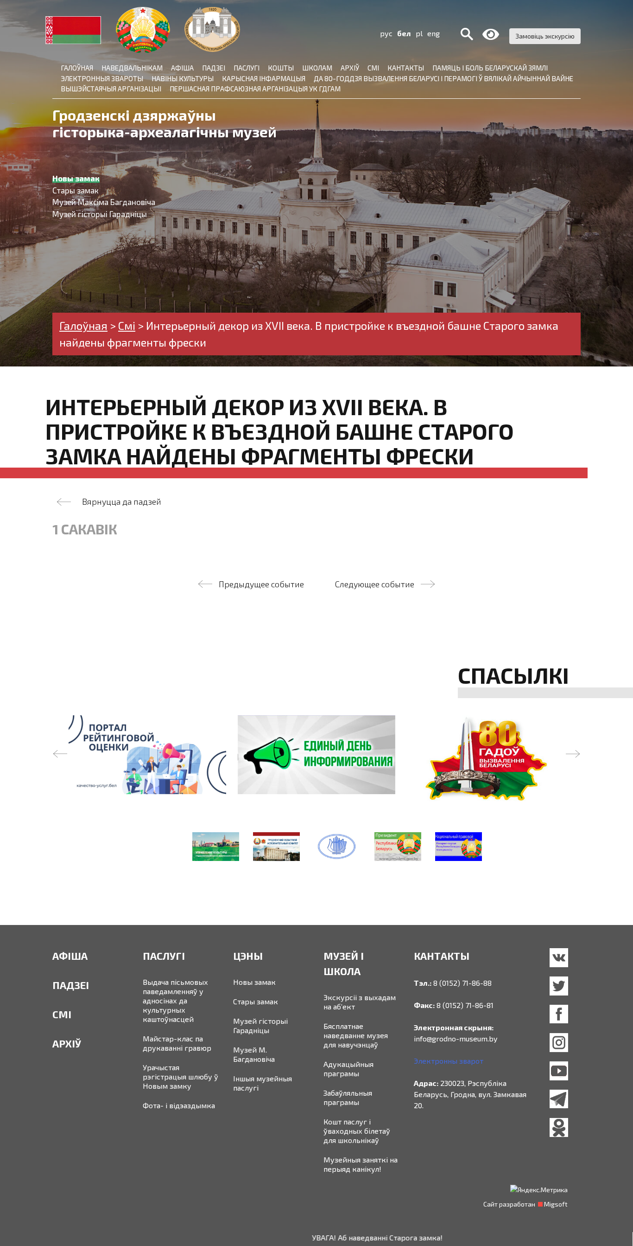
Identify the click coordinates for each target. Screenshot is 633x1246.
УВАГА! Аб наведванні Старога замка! (339, 1237)
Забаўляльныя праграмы (347, 1097)
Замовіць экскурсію (545, 36)
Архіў (350, 68)
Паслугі (247, 68)
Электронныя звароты (102, 78)
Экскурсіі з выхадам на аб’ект (359, 1002)
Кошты (281, 68)
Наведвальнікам (132, 68)
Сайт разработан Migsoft (525, 1204)
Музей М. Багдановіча (254, 1054)
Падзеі (213, 68)
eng (433, 33)
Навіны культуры (183, 78)
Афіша (182, 68)
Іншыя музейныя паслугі (262, 1083)
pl (419, 33)
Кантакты (405, 68)
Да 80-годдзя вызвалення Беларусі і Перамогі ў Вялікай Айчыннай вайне (443, 78)
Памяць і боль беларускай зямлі (490, 68)
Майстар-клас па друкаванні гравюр (177, 1043)
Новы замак (254, 981)
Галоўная (77, 68)
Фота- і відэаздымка (179, 1105)
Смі (373, 68)
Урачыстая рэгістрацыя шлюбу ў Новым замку (180, 1076)
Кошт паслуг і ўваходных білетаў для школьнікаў (356, 1130)
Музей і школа (343, 963)
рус (386, 33)
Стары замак (255, 1001)
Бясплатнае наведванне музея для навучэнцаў (355, 1035)
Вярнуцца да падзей (121, 501)
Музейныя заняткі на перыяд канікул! (360, 1164)
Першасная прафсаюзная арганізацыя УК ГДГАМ (255, 88)
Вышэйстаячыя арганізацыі (111, 88)
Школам (317, 68)
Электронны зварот (448, 1060)
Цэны (248, 956)
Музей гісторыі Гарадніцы (260, 1025)
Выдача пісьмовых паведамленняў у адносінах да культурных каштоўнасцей (175, 1000)
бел (404, 33)
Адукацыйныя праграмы (348, 1069)
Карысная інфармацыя (263, 78)
